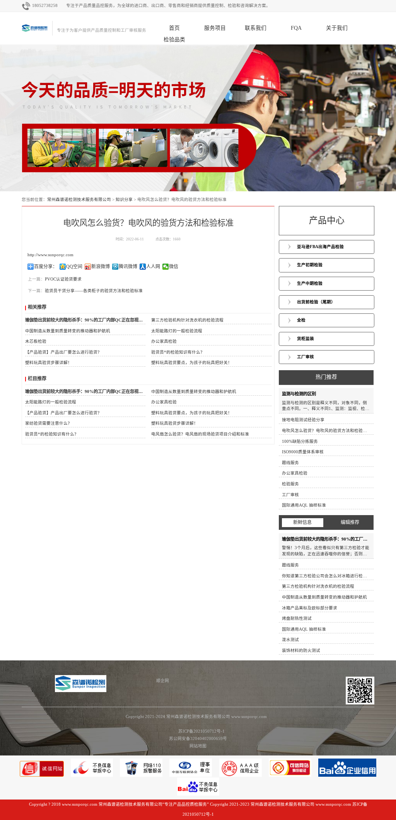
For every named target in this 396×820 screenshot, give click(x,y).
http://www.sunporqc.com (50, 255)
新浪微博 (100, 266)
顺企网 (162, 681)
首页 (174, 28)
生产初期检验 (310, 265)
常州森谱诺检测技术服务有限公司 (79, 199)
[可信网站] (290, 775)
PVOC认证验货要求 (63, 279)
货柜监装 (305, 339)
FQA (296, 28)
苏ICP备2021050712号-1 (198, 731)
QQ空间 (74, 266)
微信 (173, 266)
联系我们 (255, 28)
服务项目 (215, 28)
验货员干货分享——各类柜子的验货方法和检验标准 (94, 291)
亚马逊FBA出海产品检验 (320, 247)
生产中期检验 (310, 283)
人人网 (153, 266)
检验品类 (174, 40)
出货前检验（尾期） (316, 302)
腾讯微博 (128, 266)
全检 (301, 320)
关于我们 (337, 28)
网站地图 (198, 746)
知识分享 (124, 199)
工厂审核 (305, 357)
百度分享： (45, 266)
